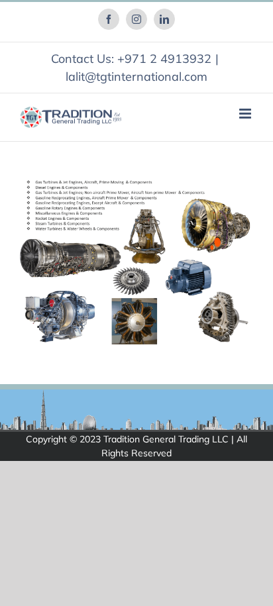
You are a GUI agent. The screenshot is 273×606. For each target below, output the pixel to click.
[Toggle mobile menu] (246, 114)
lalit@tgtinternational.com (136, 76)
